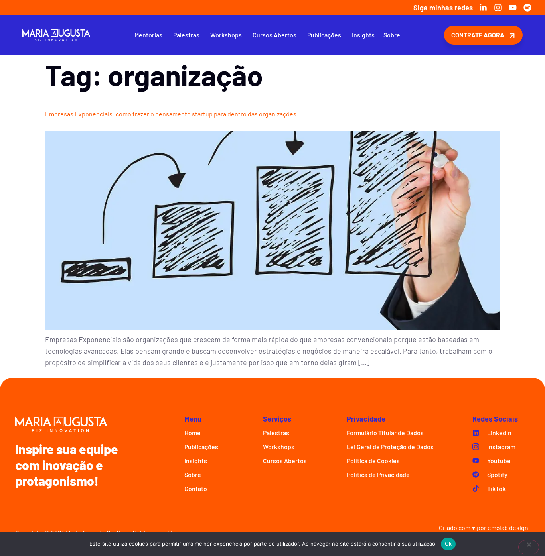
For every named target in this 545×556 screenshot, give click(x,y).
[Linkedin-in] (483, 7)
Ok (448, 543)
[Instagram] (498, 7)
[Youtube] (512, 7)
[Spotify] (527, 7)
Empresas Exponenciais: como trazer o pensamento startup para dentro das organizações (170, 114)
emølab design (508, 527)
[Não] (528, 547)
